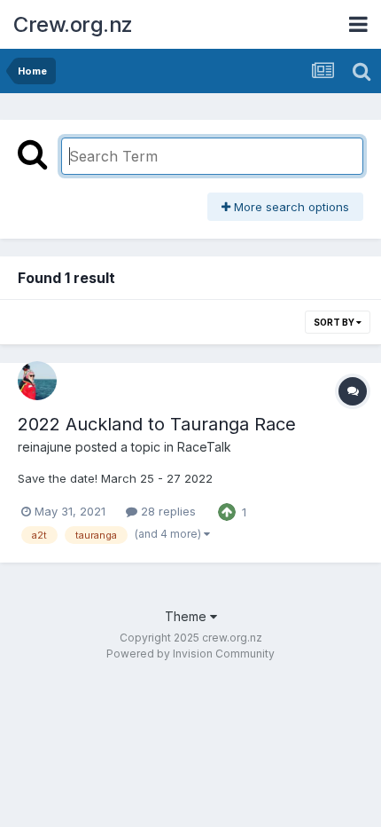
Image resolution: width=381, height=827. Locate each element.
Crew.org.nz (73, 24)
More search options (289, 207)
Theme (187, 616)
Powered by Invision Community (190, 653)
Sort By (335, 322)
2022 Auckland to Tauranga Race (157, 424)
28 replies (166, 511)
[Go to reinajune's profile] (37, 380)
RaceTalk (204, 446)
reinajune (45, 446)
